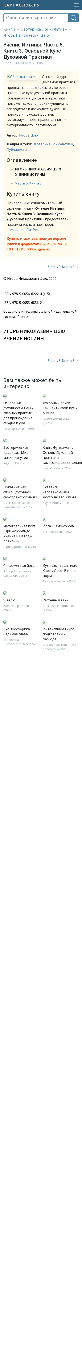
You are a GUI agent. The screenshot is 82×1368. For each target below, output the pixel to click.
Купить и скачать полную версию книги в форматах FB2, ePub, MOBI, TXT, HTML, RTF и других (37, 243)
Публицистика (18, 149)
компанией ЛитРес (22, 229)
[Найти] (73, 18)
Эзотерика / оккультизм (53, 144)
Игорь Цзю (28, 135)
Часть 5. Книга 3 (28, 183)
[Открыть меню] (75, 5)
